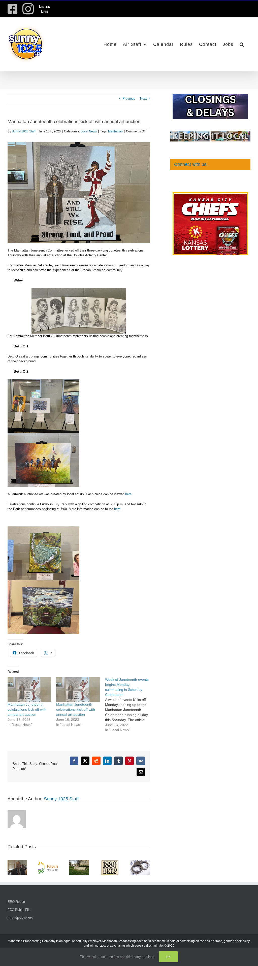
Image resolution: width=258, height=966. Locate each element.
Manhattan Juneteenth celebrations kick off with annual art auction (27, 709)
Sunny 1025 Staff (23, 131)
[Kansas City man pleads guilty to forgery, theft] (79, 862)
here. (117, 509)
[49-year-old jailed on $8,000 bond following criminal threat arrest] (140, 862)
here (128, 494)
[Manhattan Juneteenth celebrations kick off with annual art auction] (29, 689)
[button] (242, 44)
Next (143, 98)
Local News (89, 131)
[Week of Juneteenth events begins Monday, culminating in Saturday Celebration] (129, 704)
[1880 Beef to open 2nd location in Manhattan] (109, 862)
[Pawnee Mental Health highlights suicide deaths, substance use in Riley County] (48, 862)
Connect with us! (191, 164)
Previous (128, 98)
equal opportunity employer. (82, 941)
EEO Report (16, 902)
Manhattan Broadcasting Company (31, 941)
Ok (168, 957)
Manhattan (115, 131)
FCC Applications (20, 918)
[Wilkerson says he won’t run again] (17, 862)
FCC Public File (19, 910)
